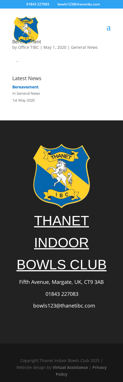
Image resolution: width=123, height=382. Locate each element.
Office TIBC (28, 47)
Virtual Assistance (70, 367)
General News (84, 47)
